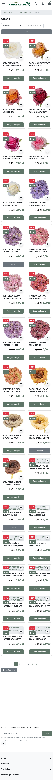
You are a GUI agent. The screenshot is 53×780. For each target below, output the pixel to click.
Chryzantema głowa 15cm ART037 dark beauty (37, 515)
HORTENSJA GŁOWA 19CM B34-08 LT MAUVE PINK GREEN (13, 298)
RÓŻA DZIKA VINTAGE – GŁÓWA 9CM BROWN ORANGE (39, 391)
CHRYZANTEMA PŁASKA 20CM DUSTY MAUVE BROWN (13, 639)
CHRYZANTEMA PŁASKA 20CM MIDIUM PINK (39, 574)
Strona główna (9, 12)
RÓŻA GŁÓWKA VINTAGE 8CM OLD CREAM (13, 204)
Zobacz (13, 264)
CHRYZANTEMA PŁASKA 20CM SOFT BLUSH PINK (13, 574)
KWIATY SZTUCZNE (25, 12)
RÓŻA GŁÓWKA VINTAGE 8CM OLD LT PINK (39, 157)
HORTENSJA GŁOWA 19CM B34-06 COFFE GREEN (38, 298)
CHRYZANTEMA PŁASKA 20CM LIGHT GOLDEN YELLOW (39, 639)
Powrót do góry (9, 670)
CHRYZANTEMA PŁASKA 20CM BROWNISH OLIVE (39, 605)
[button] (36, 3)
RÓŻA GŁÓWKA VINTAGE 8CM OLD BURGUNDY (39, 111)
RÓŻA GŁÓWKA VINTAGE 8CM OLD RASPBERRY (13, 157)
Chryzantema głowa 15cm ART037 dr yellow (13, 544)
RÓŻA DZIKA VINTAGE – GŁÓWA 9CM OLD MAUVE (13, 515)
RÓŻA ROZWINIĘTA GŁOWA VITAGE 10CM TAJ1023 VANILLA (12, 65)
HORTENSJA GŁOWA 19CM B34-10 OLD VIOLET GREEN (11, 345)
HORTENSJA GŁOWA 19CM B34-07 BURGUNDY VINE (37, 345)
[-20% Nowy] (13, 50)
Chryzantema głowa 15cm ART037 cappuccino (37, 545)
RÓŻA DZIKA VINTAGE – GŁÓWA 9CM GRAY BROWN (13, 438)
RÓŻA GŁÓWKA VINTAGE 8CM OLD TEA (13, 111)
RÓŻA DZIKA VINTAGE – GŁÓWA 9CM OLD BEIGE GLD (39, 438)
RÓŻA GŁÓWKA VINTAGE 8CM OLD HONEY (39, 64)
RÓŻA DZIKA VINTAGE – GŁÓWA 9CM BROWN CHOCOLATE (13, 484)
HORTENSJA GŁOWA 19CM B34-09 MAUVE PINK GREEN (38, 251)
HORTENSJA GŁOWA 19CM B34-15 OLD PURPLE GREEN (11, 251)
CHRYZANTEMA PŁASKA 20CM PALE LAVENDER (13, 605)
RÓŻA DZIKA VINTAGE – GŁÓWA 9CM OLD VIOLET (39, 467)
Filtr (26, 32)
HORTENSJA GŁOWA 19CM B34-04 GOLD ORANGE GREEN (11, 391)
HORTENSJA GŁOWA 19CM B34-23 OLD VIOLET (37, 205)
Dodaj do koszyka (13, 78)
